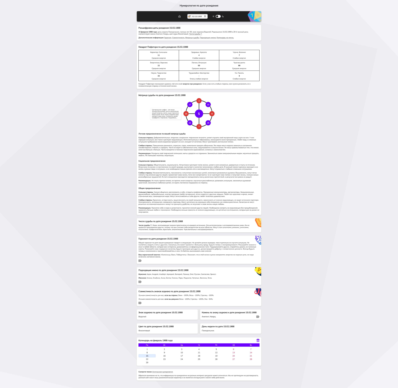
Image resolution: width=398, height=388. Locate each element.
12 (216, 352)
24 (182, 359)
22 (147, 359)
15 (147, 356)
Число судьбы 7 (195, 34)
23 (164, 359)
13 (233, 352)
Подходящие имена (208, 38)
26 (216, 359)
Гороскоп (167, 38)
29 (147, 362)
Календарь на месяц (225, 38)
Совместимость (178, 38)
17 (182, 356)
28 (251, 359)
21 (251, 356)
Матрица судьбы (192, 38)
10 (182, 352)
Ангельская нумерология (162, 372)
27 (233, 359)
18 (199, 356)
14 (251, 352)
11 (199, 352)
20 (233, 356)
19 (216, 356)
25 (199, 359)
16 (164, 356)
